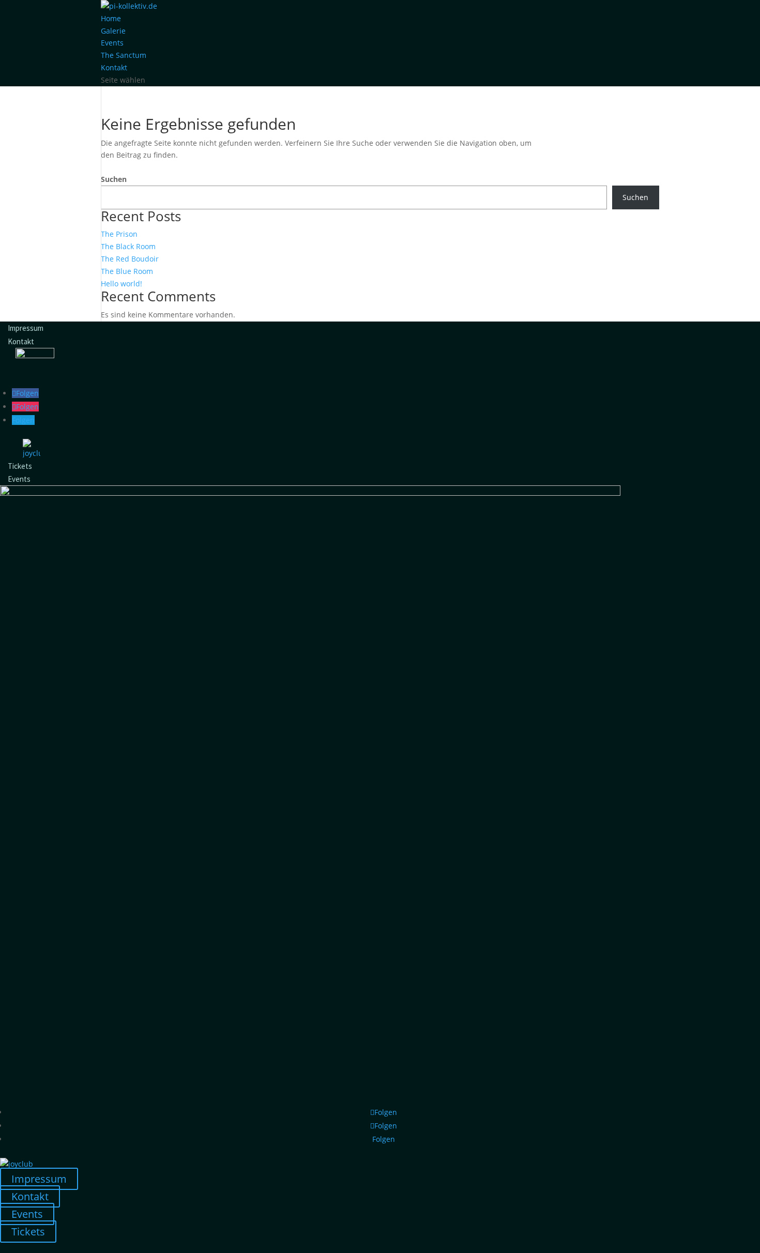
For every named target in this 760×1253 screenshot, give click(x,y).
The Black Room (128, 246)
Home (111, 18)
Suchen (114, 179)
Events (112, 43)
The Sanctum (123, 55)
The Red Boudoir (130, 259)
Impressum (25, 328)
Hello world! (121, 283)
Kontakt (114, 67)
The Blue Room (127, 271)
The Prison (119, 234)
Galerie (113, 31)
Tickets (20, 465)
